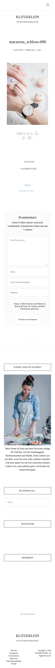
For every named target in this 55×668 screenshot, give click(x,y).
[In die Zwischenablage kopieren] (35, 153)
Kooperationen (14, 656)
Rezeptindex (14, 653)
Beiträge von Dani (26, 191)
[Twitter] (24, 153)
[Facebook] (19, 153)
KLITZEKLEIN (27, 17)
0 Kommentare (29, 169)
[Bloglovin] (47, 345)
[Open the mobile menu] (48, 5)
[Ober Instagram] (27, 345)
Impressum (14, 658)
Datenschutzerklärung (13, 661)
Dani (20, 50)
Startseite (14, 650)
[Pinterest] (30, 153)
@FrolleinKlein (27, 614)
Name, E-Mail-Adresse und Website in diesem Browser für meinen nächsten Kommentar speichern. (30, 306)
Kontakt (14, 664)
